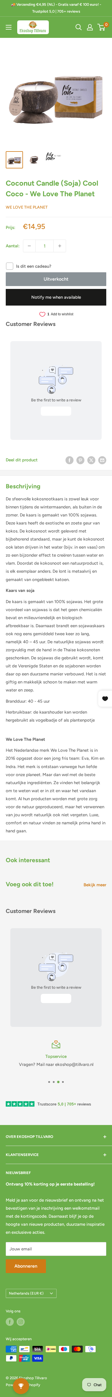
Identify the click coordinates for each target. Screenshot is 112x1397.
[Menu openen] (8, 27)
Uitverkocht (56, 279)
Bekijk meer (95, 884)
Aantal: (13, 245)
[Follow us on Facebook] (10, 1322)
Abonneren (25, 1266)
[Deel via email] (102, 460)
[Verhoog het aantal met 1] (60, 246)
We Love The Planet (27, 207)
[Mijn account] (90, 27)
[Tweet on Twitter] (91, 460)
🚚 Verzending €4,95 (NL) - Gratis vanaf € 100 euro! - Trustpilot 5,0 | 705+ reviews (56, 7)
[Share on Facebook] (69, 460)
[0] (101, 27)
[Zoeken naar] (79, 27)
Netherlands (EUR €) (26, 1293)
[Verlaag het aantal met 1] (29, 246)
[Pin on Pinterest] (80, 460)
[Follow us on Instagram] (21, 1322)
